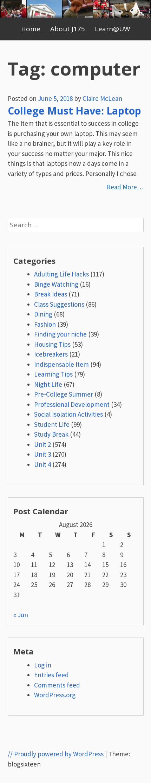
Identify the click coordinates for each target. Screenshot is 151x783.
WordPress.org (55, 695)
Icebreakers (51, 354)
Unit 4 (42, 464)
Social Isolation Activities (68, 414)
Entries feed (51, 675)
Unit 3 (42, 454)
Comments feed (57, 685)
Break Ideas (50, 294)
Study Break (51, 434)
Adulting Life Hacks (61, 274)
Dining (43, 314)
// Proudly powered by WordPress (56, 754)
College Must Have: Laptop (74, 110)
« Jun (20, 615)
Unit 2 (42, 444)
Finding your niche (60, 334)
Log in (42, 665)
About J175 (67, 28)
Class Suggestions (59, 304)
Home (30, 28)
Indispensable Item (61, 364)
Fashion (45, 324)
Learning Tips (53, 374)
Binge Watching (56, 284)
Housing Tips (52, 344)
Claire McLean (102, 98)
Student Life (52, 424)
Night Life (48, 384)
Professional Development (72, 404)
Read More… (125, 187)
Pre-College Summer (63, 394)
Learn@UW (112, 28)
